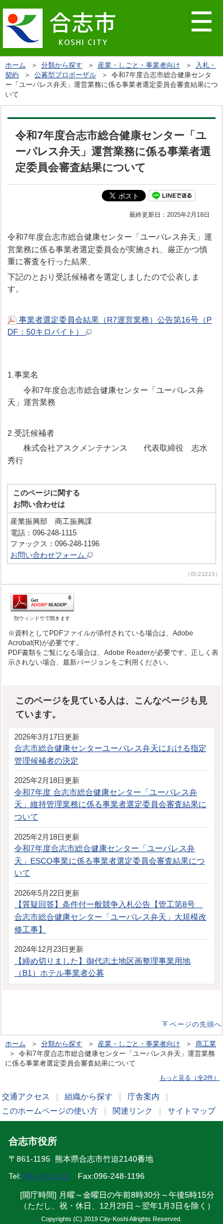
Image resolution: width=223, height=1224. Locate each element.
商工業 (206, 1044)
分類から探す (61, 65)
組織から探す (89, 1096)
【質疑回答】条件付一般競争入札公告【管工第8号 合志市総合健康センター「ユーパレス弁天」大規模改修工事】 (110, 916)
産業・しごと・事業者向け (139, 65)
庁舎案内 (144, 1096)
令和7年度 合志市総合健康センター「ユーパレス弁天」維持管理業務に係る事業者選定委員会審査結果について (110, 804)
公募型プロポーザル (65, 75)
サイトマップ (192, 1110)
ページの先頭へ (196, 1024)
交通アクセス (26, 1096)
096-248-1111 (46, 1176)
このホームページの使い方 (50, 1110)
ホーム (15, 65)
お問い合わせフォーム (48, 555)
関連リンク (133, 1110)
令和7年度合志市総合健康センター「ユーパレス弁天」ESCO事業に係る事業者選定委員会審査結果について (109, 860)
